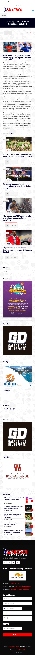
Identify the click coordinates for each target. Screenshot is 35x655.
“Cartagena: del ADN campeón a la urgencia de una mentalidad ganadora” (17, 218)
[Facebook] (14, 5)
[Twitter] (16, 5)
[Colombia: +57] (5, 608)
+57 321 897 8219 (13, 1)
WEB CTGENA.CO (20, 649)
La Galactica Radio (13, 646)
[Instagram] (21, 5)
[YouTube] (19, 5)
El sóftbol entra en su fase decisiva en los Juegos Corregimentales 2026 (17, 155)
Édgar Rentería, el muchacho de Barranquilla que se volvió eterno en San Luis (17, 250)
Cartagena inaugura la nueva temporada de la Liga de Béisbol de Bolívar (17, 186)
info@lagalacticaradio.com (18, 3)
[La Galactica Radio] (17, 9)
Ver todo (29, 33)
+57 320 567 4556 (22, 1)
